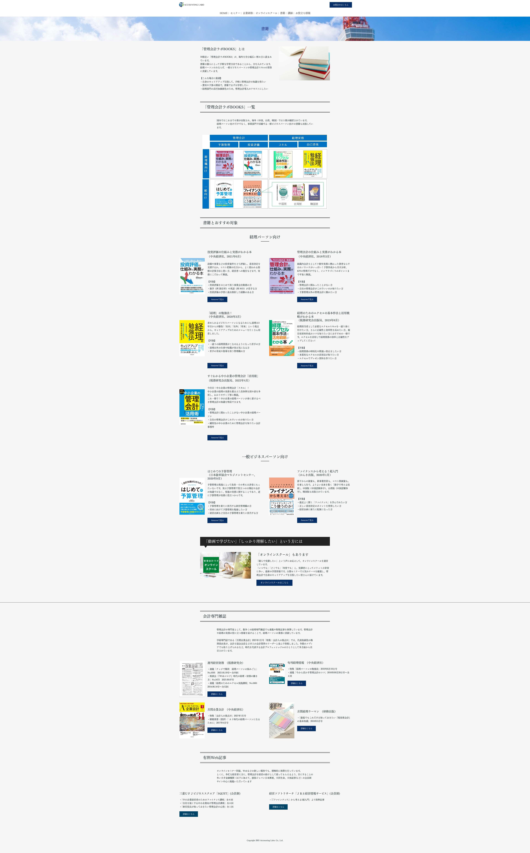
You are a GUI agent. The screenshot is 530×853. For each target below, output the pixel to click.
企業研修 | (248, 13)
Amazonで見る (217, 299)
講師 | (291, 13)
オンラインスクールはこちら (274, 583)
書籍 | (283, 13)
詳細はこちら (217, 694)
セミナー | (236, 13)
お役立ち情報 (303, 13)
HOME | (224, 13)
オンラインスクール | (267, 13)
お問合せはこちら (341, 5)
